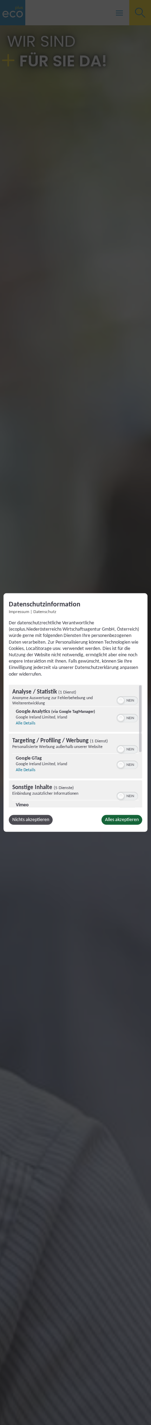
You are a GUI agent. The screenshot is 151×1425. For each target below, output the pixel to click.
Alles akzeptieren (122, 819)
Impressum (19, 612)
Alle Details (25, 723)
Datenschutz (44, 612)
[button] (121, 700)
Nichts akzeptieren (30, 819)
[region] (75, 745)
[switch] (127, 699)
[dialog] (75, 712)
